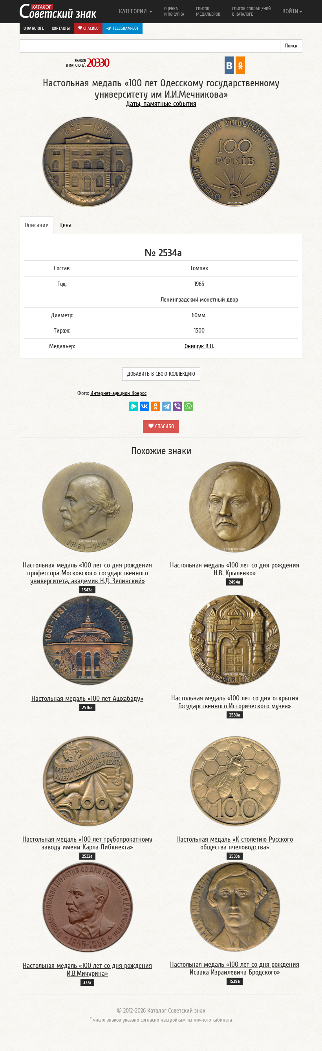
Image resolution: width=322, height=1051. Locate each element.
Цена (65, 225)
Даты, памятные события (161, 104)
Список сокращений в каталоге (251, 11)
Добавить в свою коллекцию (161, 374)
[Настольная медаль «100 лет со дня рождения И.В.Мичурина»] (87, 906)
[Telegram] (166, 406)
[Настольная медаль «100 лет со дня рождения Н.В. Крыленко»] (235, 506)
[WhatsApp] (188, 406)
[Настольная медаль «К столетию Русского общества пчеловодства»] (235, 781)
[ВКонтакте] (144, 406)
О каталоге (34, 28)
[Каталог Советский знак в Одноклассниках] (240, 64)
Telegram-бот (126, 28)
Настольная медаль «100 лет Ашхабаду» (87, 699)
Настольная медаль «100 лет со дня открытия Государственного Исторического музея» (234, 702)
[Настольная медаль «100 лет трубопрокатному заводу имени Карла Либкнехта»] (87, 781)
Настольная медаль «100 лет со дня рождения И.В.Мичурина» (87, 970)
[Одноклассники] (155, 406)
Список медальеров (208, 11)
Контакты (61, 28)
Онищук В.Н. (199, 346)
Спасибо (90, 28)
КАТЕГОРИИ (133, 11)
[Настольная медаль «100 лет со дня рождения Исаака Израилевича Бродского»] (235, 906)
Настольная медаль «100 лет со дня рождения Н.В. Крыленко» (234, 569)
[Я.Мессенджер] (133, 406)
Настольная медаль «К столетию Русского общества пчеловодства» (234, 843)
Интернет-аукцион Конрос (118, 393)
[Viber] (177, 406)
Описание (36, 225)
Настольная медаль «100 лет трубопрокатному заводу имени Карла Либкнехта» (87, 843)
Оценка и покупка (174, 11)
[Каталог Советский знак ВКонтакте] (229, 64)
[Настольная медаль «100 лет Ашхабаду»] (87, 640)
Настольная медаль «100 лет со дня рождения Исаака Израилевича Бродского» (234, 968)
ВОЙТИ (290, 11)
